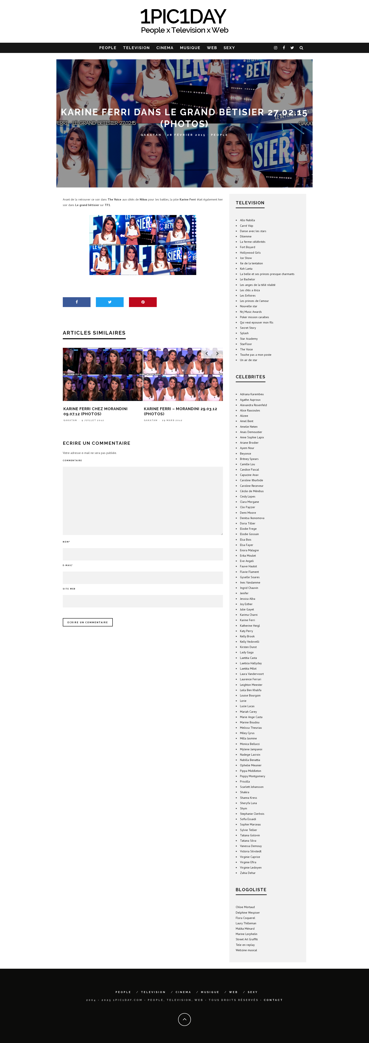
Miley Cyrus (247, 733)
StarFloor (246, 344)
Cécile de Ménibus (252, 491)
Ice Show (246, 258)
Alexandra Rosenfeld (253, 405)
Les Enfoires (248, 295)
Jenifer (244, 593)
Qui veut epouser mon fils (256, 322)
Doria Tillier (247, 523)
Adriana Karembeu (252, 394)
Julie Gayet (247, 609)
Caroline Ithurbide (251, 480)
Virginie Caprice (250, 857)
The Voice (246, 349)
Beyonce (245, 453)
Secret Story (248, 328)
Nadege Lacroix (250, 754)
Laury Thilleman (246, 923)
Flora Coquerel (245, 918)
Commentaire (72, 460)
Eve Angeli (247, 561)
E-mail (68, 565)
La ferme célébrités (252, 242)
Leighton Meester (251, 685)
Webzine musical (246, 950)
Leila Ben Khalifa (250, 690)
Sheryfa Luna (248, 803)
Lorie (243, 701)
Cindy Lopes (247, 496)
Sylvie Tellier (248, 830)
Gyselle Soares (250, 577)
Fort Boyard (247, 247)
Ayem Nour (247, 448)
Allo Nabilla (247, 220)
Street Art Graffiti (247, 939)
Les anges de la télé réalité (257, 285)
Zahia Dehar (248, 873)
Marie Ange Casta (251, 717)
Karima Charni (249, 615)
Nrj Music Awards (251, 312)
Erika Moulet (248, 555)
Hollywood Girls (250, 253)
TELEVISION (136, 47)
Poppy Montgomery (252, 776)
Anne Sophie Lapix (252, 437)
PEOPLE (108, 47)
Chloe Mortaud (245, 907)
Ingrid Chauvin (249, 588)
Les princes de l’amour (254, 301)
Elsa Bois (245, 539)
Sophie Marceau (250, 824)
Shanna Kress (248, 798)
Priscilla (245, 781)
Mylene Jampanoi (251, 749)
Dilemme (246, 236)
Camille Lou (247, 464)
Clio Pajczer (247, 507)
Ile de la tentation (251, 263)
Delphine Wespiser (248, 912)
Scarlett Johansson (252, 787)
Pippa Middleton (250, 771)
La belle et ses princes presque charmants (267, 274)
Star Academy (249, 339)
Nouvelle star (248, 306)
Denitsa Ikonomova (252, 518)
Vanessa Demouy (251, 846)
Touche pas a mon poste (255, 355)
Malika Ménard (245, 928)
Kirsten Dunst (248, 647)
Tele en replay (245, 945)
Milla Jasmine (248, 738)
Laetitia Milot (248, 668)
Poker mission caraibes (254, 317)
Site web (69, 588)
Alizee (244, 416)
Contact (273, 1000)
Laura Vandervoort (252, 674)
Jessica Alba (247, 599)
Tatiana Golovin (250, 835)
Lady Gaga (246, 652)
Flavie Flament (249, 572)
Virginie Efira (248, 862)
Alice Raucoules (250, 410)
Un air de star (248, 360)
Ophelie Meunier (251, 765)
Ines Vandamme (250, 582)
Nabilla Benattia (250, 760)
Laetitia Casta (248, 658)
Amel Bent (246, 421)
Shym (243, 808)
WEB (212, 47)
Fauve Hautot (248, 566)
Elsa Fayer (246, 545)
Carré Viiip (246, 226)
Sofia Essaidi (248, 819)
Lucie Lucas (247, 706)
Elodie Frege (248, 529)
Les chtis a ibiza (250, 290)
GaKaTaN (151, 134)
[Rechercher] (301, 48)
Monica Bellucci (250, 744)
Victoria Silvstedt (250, 851)
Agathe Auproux (250, 400)
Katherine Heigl (250, 626)
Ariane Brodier (249, 443)
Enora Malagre (249, 550)
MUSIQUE (190, 47)
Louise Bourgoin (250, 695)
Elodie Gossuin (249, 534)
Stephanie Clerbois (252, 814)
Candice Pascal (249, 469)
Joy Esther (246, 604)
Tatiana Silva (248, 841)
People (219, 134)
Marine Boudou (249, 722)
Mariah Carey (248, 712)
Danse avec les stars (253, 231)
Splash (244, 333)
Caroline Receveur (252, 486)
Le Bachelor (247, 279)
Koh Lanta (246, 269)
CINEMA (165, 47)
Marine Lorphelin (246, 934)
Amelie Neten (249, 427)
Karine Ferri (247, 620)
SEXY (229, 47)
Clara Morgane (249, 502)
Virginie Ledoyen (251, 867)
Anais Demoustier (251, 432)
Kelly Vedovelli (249, 642)
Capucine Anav (249, 475)
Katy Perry (246, 631)
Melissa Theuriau (251, 728)
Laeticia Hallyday (251, 663)
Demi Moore (248, 513)
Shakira (244, 792)
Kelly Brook (247, 636)
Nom (66, 541)
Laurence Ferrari (250, 679)
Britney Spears (249, 459)
